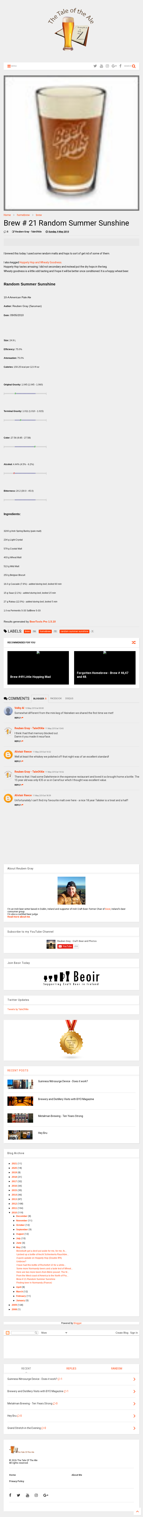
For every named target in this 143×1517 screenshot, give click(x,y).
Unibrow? (21, 1261)
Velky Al (19, 707)
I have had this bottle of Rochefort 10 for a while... (41, 1265)
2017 (15, 1181)
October (20, 1225)
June (19, 1243)
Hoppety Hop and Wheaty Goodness (40, 262)
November (22, 1220)
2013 (15, 1199)
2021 (15, 1163)
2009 (15, 1305)
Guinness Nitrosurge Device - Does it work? (63, 1081)
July (18, 1238)
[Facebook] (120, 66)
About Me (77, 1475)
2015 (15, 1190)
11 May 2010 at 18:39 (42, 796)
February (21, 1296)
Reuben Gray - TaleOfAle (29, 728)
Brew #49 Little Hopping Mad (30, 677)
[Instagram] (107, 66)
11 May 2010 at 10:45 (54, 728)
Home (7, 215)
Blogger (77, 1323)
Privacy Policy (16, 1481)
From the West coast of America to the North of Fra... (42, 1275)
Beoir (107, 909)
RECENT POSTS (17, 1070)
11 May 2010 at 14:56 (54, 772)
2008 (15, 1309)
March (19, 1291)
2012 (15, 1203)
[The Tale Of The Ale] (71, 58)
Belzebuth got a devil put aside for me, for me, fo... (41, 1251)
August (20, 1234)
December (22, 1216)
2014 (15, 1194)
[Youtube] (101, 66)
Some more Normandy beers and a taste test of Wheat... (44, 1268)
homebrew (23, 215)
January (21, 1300)
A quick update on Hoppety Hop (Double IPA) (39, 1258)
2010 (15, 1212)
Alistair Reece (23, 751)
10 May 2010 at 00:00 (34, 708)
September (22, 1229)
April (19, 1287)
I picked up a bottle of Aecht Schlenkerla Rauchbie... (42, 1254)
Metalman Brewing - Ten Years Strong (60, 1116)
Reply (18, 718)
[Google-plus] (114, 66)
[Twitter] (95, 66)
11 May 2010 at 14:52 (42, 752)
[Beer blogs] (71, 1059)
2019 (15, 1172)
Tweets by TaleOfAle (17, 1009)
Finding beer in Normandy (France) (34, 1282)
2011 (15, 1208)
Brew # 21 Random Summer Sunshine (35, 1279)
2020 (15, 1168)
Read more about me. (19, 917)
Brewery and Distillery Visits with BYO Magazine (66, 1099)
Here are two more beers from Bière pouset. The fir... (42, 1272)
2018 (15, 1177)
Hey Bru (42, 1132)
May (18, 1247)
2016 (15, 1186)
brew (39, 215)
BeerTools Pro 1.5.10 (43, 621)
